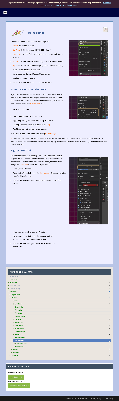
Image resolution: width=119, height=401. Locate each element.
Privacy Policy (96, 398)
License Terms (83, 398)
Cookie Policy (108, 398)
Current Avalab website (69, 5)
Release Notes (70, 398)
